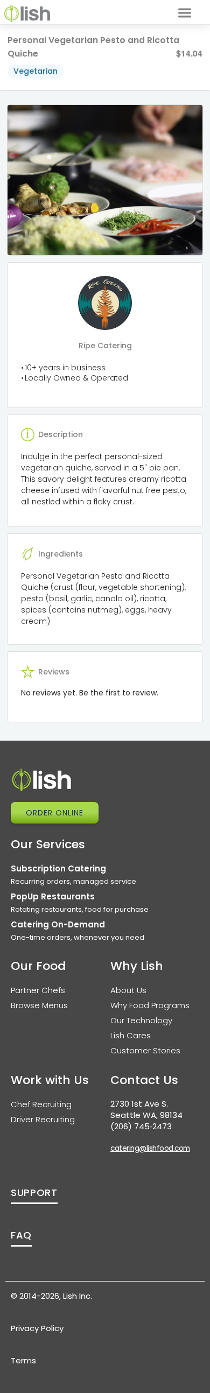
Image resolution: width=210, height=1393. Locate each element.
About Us (128, 990)
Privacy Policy (37, 1328)
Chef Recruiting (41, 1104)
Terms (23, 1360)
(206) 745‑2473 (141, 1126)
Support (34, 1192)
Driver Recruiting (43, 1119)
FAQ (21, 1235)
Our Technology (141, 1020)
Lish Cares (130, 1035)
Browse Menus (39, 1005)
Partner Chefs (38, 990)
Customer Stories (145, 1050)
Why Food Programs (150, 1005)
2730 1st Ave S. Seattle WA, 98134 (146, 1109)
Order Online (54, 812)
